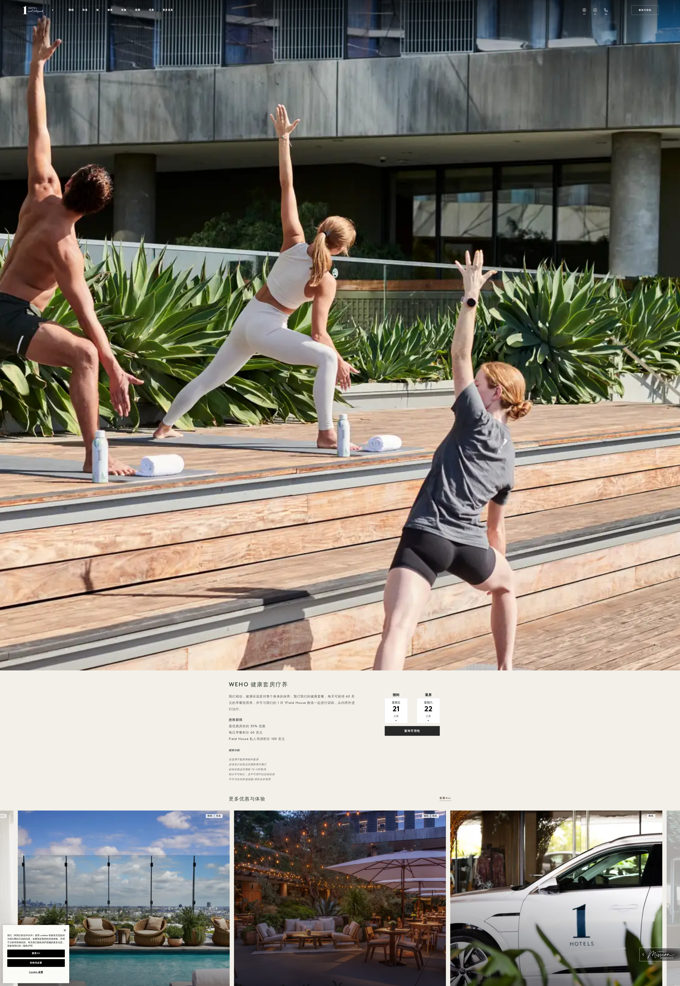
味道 (85, 10)
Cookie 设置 (36, 972)
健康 (110, 10)
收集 (124, 10)
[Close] (65, 930)
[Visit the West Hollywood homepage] (33, 10)
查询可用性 (645, 10)
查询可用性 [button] (412, 731)
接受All (36, 953)
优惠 (151, 10)
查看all (445, 798)
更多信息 (168, 10)
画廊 (137, 10)
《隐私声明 (27, 946)
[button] (53, 10)
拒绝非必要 (36, 963)
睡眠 (71, 10)
